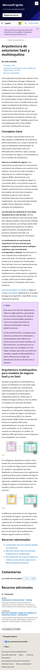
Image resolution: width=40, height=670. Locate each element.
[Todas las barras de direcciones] (3, 40)
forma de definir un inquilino (15, 290)
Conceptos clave (9, 65)
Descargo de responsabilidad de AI (14, 652)
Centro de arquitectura (15, 40)
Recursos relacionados (11, 73)
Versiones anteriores (9, 655)
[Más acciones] (36, 40)
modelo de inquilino (10, 293)
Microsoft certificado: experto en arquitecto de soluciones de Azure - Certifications (19, 614)
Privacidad (5, 658)
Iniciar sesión (33, 23)
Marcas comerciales (23, 664)
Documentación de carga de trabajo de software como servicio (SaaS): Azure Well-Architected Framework (21, 560)
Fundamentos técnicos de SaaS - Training (17, 600)
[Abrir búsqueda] (26, 23)
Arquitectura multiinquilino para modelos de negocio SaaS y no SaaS (19, 69)
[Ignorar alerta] (36, 3)
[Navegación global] (2, 23)
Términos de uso (8, 664)
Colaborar (29, 655)
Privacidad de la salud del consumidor (15, 661)
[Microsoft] (20, 23)
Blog (20, 655)
